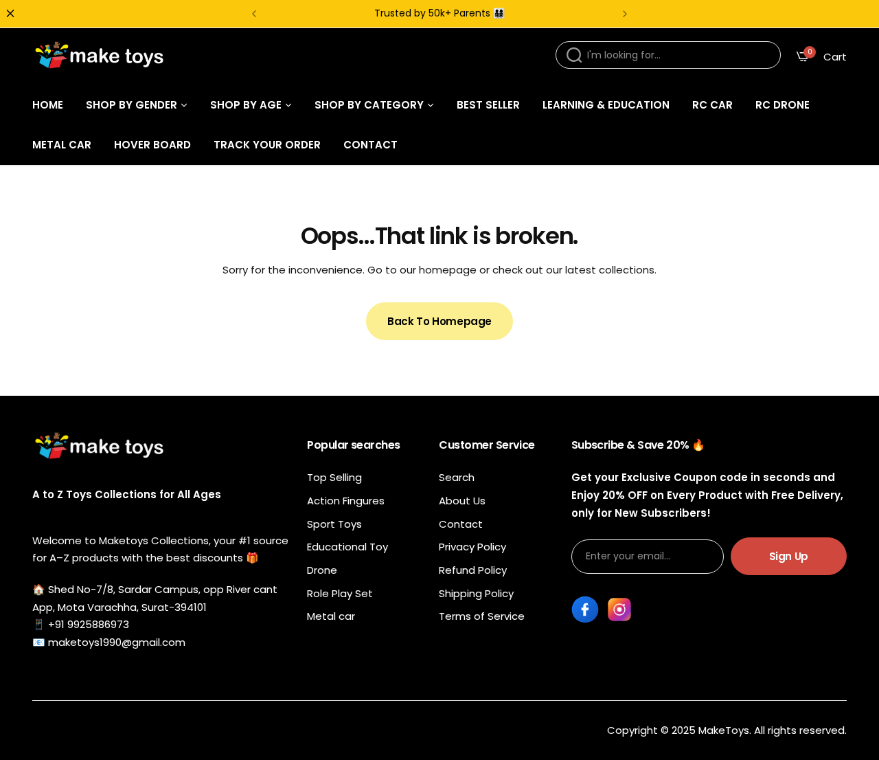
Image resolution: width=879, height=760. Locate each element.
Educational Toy (347, 546)
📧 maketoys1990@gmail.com (108, 642)
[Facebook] (585, 609)
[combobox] (668, 55)
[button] (254, 13)
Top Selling (334, 477)
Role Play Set (340, 593)
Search (457, 477)
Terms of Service (482, 616)
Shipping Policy (476, 593)
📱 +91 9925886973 (80, 624)
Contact (461, 524)
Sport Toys (334, 524)
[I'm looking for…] (574, 55)
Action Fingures (346, 500)
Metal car (331, 616)
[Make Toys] (101, 57)
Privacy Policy (472, 546)
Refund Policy (473, 570)
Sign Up (788, 556)
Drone (322, 570)
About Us (462, 500)
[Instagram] (619, 609)
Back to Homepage (439, 321)
